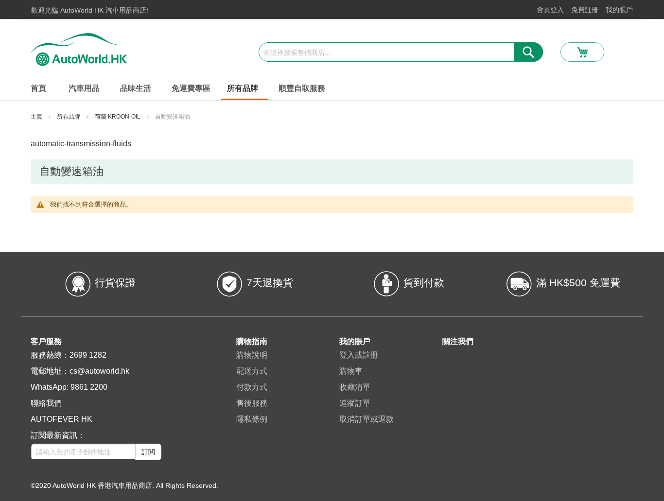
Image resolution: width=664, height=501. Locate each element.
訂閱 (148, 452)
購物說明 (251, 355)
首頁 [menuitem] (38, 88)
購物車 (351, 371)
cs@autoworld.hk (99, 371)
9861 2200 (88, 387)
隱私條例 (251, 419)
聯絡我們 (46, 403)
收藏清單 (354, 387)
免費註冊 (584, 10)
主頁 (37, 116)
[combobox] (401, 52)
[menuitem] (86, 88)
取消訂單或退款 (366, 419)
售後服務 (251, 403)
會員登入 (550, 10)
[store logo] (79, 49)
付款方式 (251, 387)
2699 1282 (88, 355)
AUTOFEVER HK (61, 419)
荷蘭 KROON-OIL (118, 116)
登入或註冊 (358, 355)
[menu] (332, 89)
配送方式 (251, 371)
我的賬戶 (619, 10)
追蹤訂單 (354, 403)
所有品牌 (69, 116)
